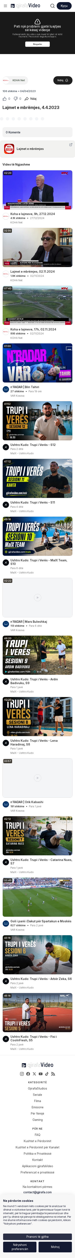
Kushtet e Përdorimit (37, 1141)
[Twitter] (34, 1074)
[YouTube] (40, 1074)
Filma (37, 1101)
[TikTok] (47, 1074)
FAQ (37, 1135)
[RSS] (53, 1074)
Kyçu (64, 6)
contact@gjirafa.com (37, 1192)
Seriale (37, 1094)
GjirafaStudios (37, 1088)
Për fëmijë (37, 1113)
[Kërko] (52, 5)
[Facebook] (28, 1074)
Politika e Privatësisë (37, 1153)
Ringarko (37, 44)
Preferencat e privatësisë (37, 1172)
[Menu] (5, 6)
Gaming (37, 1119)
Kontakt (37, 1160)
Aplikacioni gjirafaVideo (37, 1166)
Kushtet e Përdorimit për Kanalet (37, 1147)
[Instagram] (22, 1074)
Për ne (37, 1128)
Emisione (38, 1107)
